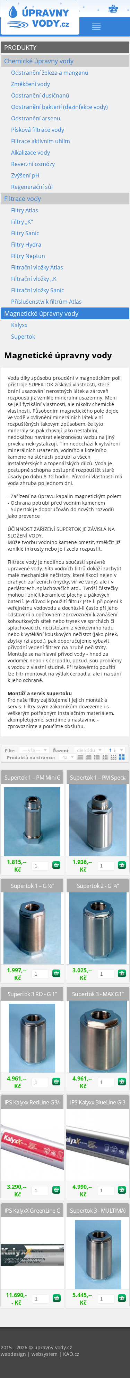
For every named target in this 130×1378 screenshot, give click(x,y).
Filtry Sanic (25, 233)
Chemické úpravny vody (38, 61)
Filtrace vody (22, 198)
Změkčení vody (30, 84)
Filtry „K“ (22, 222)
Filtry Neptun (28, 256)
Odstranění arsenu (35, 118)
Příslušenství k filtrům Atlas (46, 301)
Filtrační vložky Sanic (37, 290)
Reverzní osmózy (33, 164)
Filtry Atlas (24, 210)
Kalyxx (19, 325)
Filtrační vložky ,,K (34, 279)
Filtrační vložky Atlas (37, 267)
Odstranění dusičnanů (40, 95)
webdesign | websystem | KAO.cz (40, 1354)
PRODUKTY (20, 47)
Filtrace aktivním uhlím (40, 141)
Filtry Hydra (26, 244)
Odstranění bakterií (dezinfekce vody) (59, 107)
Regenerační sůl (32, 187)
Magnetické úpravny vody (41, 313)
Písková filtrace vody (37, 130)
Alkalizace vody (30, 152)
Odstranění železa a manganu (49, 72)
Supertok (23, 336)
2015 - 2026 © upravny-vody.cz (36, 1347)
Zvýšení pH (25, 175)
